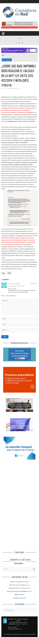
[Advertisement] (19, 484)
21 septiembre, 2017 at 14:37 (16, 286)
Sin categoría (7, 60)
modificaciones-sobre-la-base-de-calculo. (21, 121)
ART (9, 273)
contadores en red (17, 634)
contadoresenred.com (19, 598)
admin (16, 88)
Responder (33, 283)
